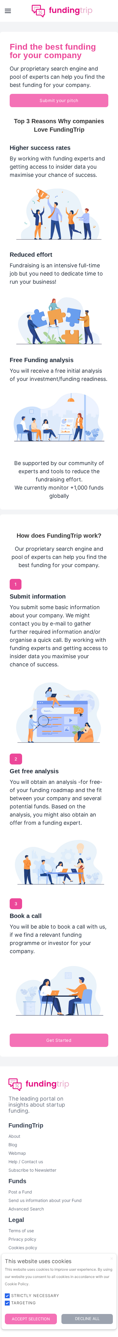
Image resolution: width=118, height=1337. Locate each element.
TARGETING (23, 1302)
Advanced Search (26, 1208)
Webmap (17, 1153)
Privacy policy (22, 1239)
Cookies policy (22, 1247)
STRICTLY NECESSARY (35, 1295)
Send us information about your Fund (45, 1200)
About (14, 1136)
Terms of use (21, 1230)
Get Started (59, 1040)
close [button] (111, 1258)
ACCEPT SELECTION (31, 1318)
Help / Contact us (25, 1161)
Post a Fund (20, 1191)
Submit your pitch (59, 100)
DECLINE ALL (87, 1318)
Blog (12, 1144)
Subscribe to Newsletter (32, 1170)
